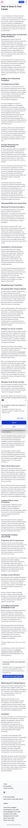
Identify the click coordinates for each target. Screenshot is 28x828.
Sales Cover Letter (8, 820)
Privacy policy (7, 786)
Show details (20, 418)
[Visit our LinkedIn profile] (14, 793)
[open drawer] (26, 2)
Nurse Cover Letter (9, 818)
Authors (5, 803)
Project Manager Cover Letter (12, 812)
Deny (14, 426)
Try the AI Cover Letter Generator (13, 676)
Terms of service (8, 788)
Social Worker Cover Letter (11, 809)
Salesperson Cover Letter (10, 816)
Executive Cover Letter (10, 814)
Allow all (14, 422)
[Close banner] (25, 400)
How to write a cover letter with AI (13, 799)
